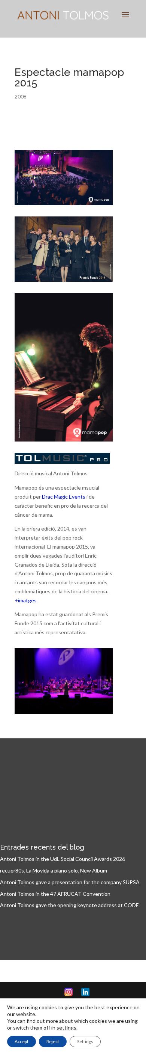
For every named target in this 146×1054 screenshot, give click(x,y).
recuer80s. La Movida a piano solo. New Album (53, 870)
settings (66, 1027)
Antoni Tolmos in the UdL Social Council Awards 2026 (62, 859)
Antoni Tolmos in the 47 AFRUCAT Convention (55, 894)
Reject (52, 1041)
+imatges (26, 600)
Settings (85, 1041)
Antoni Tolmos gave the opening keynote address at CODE (69, 905)
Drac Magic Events (63, 496)
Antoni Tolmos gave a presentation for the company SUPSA (70, 882)
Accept (21, 1041)
